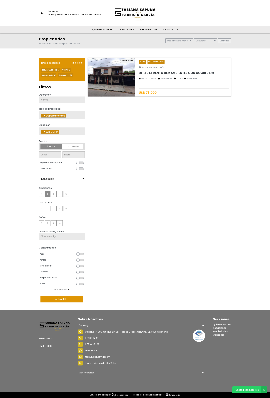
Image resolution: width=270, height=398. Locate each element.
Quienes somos (102, 29)
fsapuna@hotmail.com (97, 356)
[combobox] (62, 115)
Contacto (170, 29)
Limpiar (78, 62)
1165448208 (91, 350)
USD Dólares (72, 146)
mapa (226, 40)
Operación (45, 94)
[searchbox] (67, 116)
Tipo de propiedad (49, 108)
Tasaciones (126, 29)
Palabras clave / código (52, 231)
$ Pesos (51, 146)
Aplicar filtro (61, 299)
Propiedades (148, 29)
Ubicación (44, 125)
